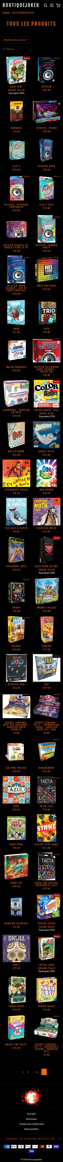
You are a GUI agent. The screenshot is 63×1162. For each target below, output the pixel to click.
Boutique (31, 1118)
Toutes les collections (31, 1124)
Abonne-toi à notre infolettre (30, 1138)
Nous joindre (31, 1129)
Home (6, 12)
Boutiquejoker (21, 5)
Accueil (31, 1113)
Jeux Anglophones (23, 12)
